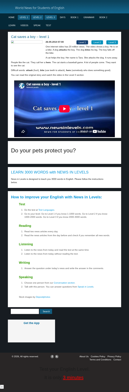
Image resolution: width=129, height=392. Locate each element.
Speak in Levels (85, 286)
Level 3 (51, 17)
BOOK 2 (103, 17)
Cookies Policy (98, 356)
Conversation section (64, 282)
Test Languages (46, 210)
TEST (48, 25)
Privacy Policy (114, 356)
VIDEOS (24, 25)
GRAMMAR (89, 17)
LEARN (11, 25)
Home (11, 17)
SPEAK (37, 25)
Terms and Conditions (100, 359)
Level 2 (37, 17)
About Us (84, 356)
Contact (117, 359)
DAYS (62, 17)
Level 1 (24, 17)
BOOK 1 (74, 17)
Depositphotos (42, 297)
